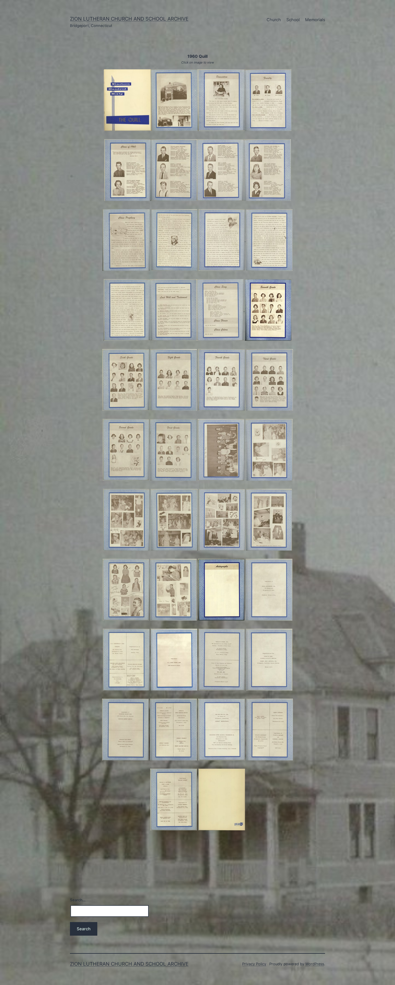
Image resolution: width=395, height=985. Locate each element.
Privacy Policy (254, 964)
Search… (78, 900)
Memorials (315, 19)
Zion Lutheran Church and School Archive (129, 19)
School (293, 19)
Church (274, 19)
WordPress (314, 964)
